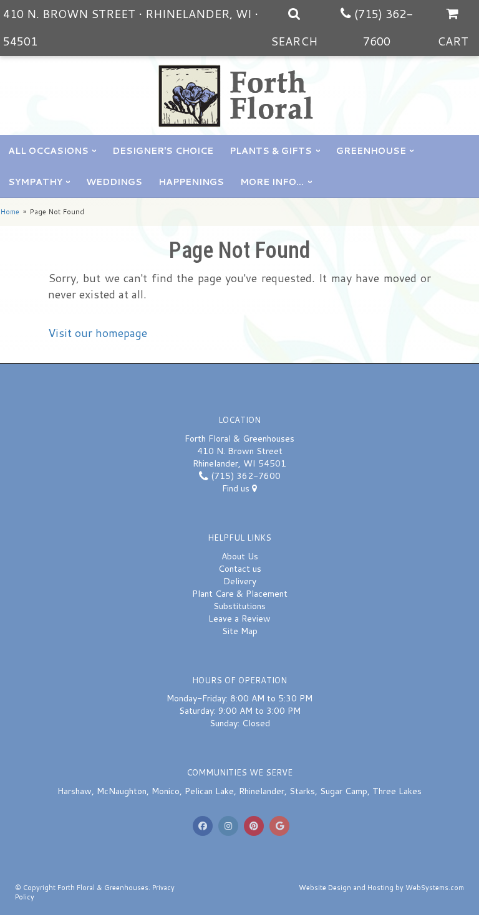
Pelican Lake (209, 791)
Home (9, 212)
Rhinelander (261, 791)
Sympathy (35, 182)
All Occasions (48, 151)
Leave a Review (239, 618)
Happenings (191, 182)
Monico (166, 791)
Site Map (240, 631)
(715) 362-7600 (244, 476)
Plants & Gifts (271, 151)
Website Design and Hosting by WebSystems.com (381, 888)
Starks (302, 791)
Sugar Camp (343, 791)
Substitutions (239, 606)
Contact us (239, 568)
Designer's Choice (162, 151)
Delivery (239, 581)
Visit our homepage (97, 333)
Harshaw (74, 791)
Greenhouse (371, 151)
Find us (237, 488)
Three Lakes (397, 791)
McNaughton (122, 791)
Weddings (114, 182)
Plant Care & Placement (240, 593)
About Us (239, 556)
